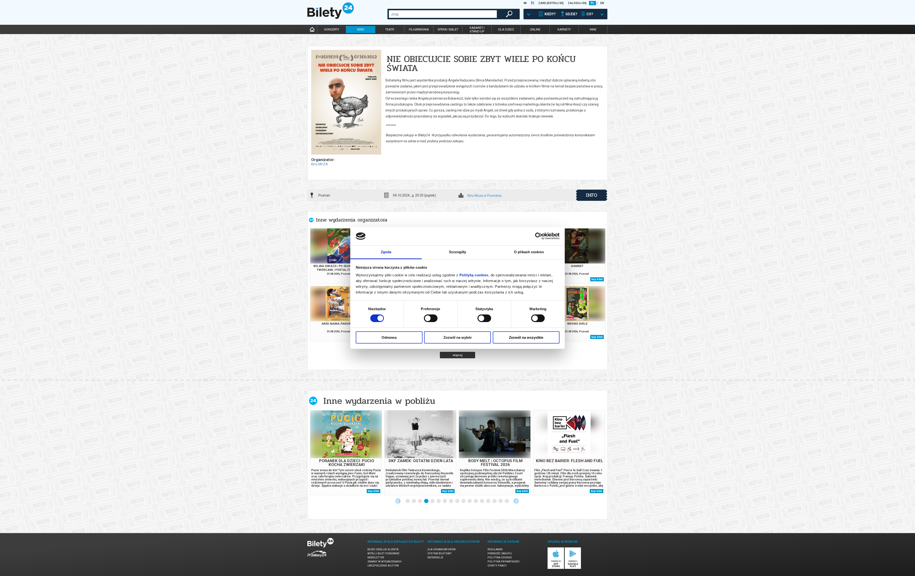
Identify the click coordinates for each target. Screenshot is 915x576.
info (591, 195)
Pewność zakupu (500, 553)
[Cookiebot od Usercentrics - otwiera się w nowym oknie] (538, 236)
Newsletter (375, 557)
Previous (398, 501)
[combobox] (442, 14)
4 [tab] (426, 501)
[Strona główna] (330, 18)
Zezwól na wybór (457, 337)
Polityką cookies (473, 275)
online (535, 29)
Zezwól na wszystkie (526, 337)
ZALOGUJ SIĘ (577, 3)
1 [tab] (408, 501)
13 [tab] (482, 501)
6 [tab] (439, 501)
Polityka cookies (500, 557)
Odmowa (388, 337)
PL (592, 3)
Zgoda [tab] (386, 252)
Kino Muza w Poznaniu (485, 195)
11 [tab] (470, 501)
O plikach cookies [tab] (529, 252)
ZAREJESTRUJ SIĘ (551, 3)
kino (360, 29)
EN (602, 3)
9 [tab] (457, 501)
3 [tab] (420, 501)
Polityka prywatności (503, 561)
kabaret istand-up (477, 29)
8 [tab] (451, 501)
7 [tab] (445, 501)
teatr (389, 29)
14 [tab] (488, 501)
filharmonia (419, 29)
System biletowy (439, 553)
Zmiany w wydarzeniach (384, 561)
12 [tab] (476, 501)
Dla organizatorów (441, 549)
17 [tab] (507, 501)
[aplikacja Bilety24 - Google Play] (573, 568)
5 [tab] (432, 501)
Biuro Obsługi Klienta (382, 549)
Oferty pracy (497, 565)
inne (593, 29)
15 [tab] (494, 501)
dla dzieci (506, 29)
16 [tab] (500, 501)
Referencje (435, 557)
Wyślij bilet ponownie (383, 553)
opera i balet (447, 29)
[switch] (430, 318)
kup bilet (597, 279)
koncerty (331, 29)
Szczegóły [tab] (457, 252)
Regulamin (495, 549)
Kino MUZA (319, 164)
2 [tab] (414, 501)
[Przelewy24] (316, 558)
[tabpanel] (346, 452)
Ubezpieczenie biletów (383, 565)
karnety (564, 29)
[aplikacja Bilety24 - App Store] (556, 568)
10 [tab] (463, 501)
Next (516, 501)
